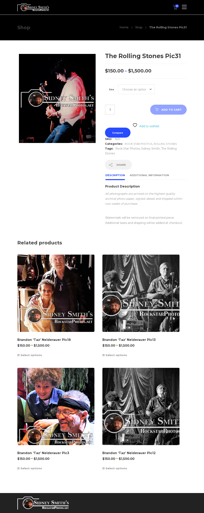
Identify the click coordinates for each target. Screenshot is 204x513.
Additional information (149, 175)
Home (124, 27)
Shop (138, 27)
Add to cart (171, 109)
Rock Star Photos (138, 143)
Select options (31, 355)
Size (111, 89)
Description (115, 175)
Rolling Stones (165, 143)
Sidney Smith (150, 148)
